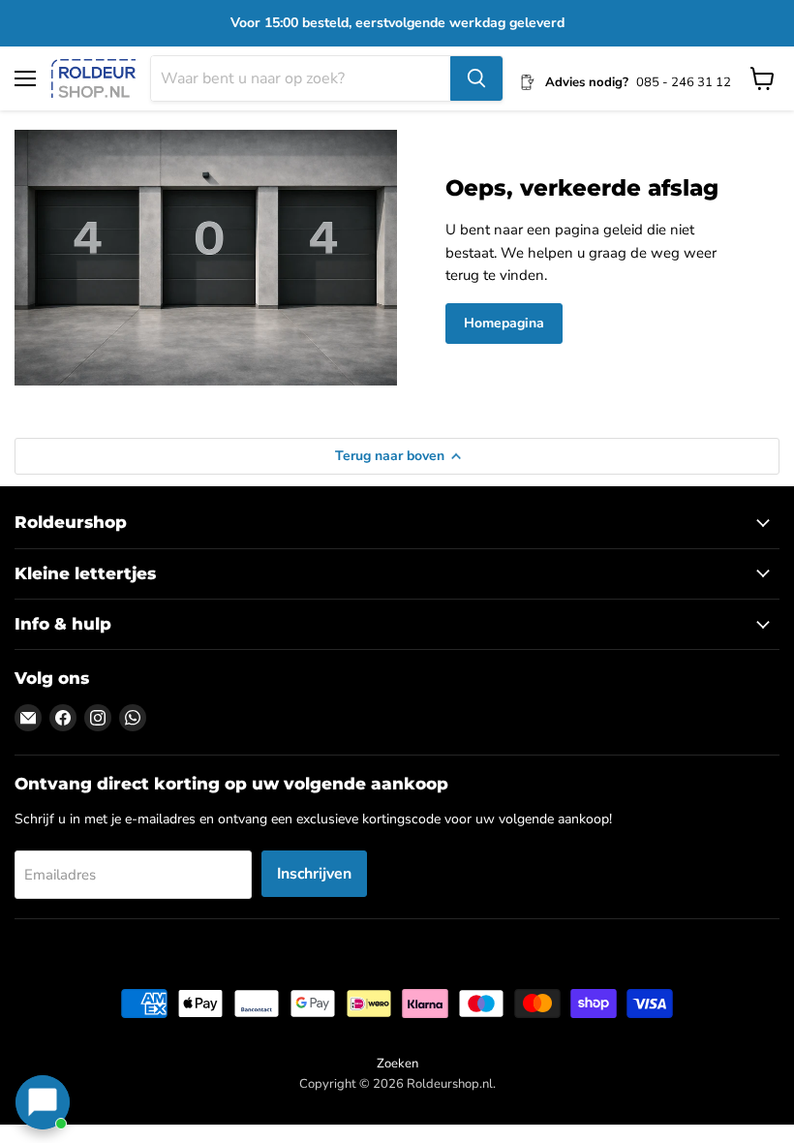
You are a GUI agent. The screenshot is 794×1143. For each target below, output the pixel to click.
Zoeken (397, 1063)
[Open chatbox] (42, 1102)
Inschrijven (314, 873)
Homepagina (504, 323)
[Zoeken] (476, 78)
